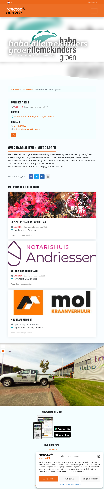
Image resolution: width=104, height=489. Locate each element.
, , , (34, 116)
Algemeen (52, 449)
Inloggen (93, 2)
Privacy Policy (76, 484)
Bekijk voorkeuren (90, 478)
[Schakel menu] (94, 10)
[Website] (13, 135)
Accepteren (48, 478)
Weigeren (69, 478)
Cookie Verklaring (63, 484)
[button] (99, 456)
